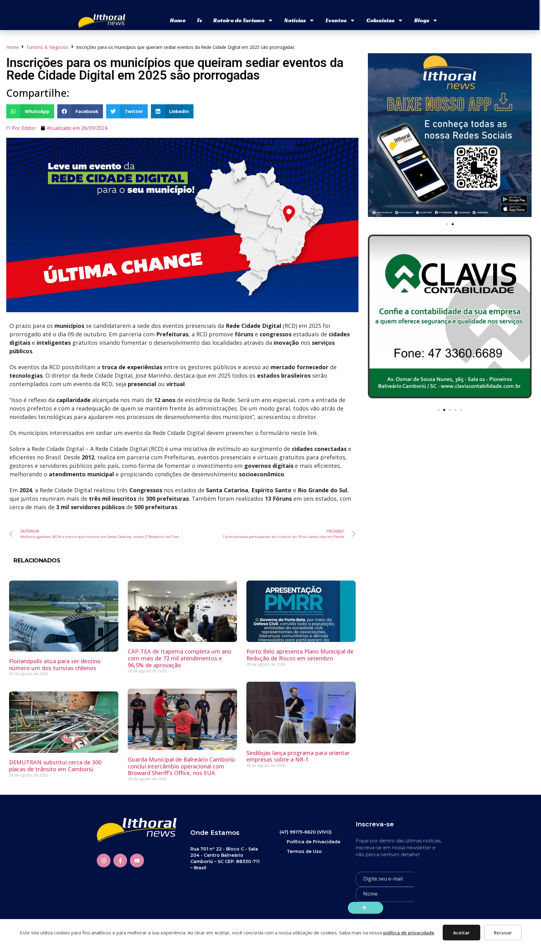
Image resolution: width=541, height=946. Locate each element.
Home (178, 20)
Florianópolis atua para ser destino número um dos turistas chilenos (54, 664)
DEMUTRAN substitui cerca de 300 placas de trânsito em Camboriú (55, 765)
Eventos (336, 20)
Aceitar (461, 932)
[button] (30, 111)
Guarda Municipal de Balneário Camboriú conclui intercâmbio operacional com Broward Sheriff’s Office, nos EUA (181, 766)
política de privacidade (408, 932)
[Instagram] (104, 860)
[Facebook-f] (120, 860)
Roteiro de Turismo (239, 20)
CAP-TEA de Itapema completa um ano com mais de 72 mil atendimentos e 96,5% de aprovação (179, 658)
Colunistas (380, 20)
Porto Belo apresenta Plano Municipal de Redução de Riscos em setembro (299, 655)
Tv (199, 20)
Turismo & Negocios (47, 47)
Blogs (421, 20)
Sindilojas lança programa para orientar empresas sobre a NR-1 (298, 756)
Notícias (295, 20)
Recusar (503, 932)
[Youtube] (137, 860)
